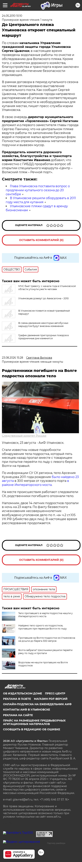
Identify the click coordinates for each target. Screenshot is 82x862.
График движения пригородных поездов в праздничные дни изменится (43, 337)
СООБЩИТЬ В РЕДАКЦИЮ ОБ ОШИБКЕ (31, 729)
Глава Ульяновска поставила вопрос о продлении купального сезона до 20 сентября (38, 190)
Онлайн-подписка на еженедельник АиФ (37, 704)
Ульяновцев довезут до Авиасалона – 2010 (43, 298)
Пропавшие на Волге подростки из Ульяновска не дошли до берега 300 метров (46, 639)
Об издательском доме (22, 693)
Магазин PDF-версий (51, 699)
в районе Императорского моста (35, 483)
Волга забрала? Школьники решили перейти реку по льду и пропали (45, 652)
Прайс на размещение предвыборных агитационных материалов (34, 722)
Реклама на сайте (18, 715)
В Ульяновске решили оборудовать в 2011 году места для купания (41, 200)
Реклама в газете (17, 699)
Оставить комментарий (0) (41, 240)
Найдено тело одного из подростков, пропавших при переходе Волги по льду (42, 627)
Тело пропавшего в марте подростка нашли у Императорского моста (45, 615)
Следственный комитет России (24, 435)
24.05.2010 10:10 (12, 15)
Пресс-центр (55, 693)
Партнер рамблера (56, 843)
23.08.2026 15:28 (12, 357)
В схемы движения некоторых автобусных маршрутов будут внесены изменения (43, 325)
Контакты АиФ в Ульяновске (26, 709)
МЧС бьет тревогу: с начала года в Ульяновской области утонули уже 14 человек (47, 288)
